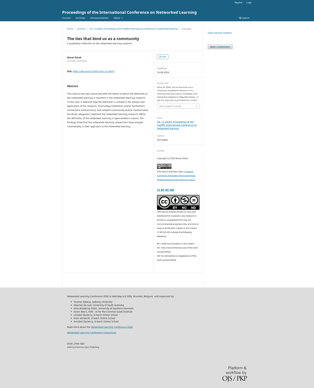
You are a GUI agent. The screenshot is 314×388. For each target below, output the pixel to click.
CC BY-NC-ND (165, 190)
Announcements (99, 17)
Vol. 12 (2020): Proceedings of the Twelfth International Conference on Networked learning (133, 28)
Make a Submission (220, 46)
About (117, 17)
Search (245, 17)
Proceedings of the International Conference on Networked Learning (129, 12)
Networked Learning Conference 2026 (111, 327)
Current (66, 17)
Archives (80, 17)
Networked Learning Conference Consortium (91, 332)
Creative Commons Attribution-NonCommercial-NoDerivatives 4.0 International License (176, 175)
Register (239, 2)
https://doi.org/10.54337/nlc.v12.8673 (93, 71)
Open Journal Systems (220, 32)
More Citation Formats (170, 106)
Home (70, 28)
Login (249, 2)
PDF (164, 56)
